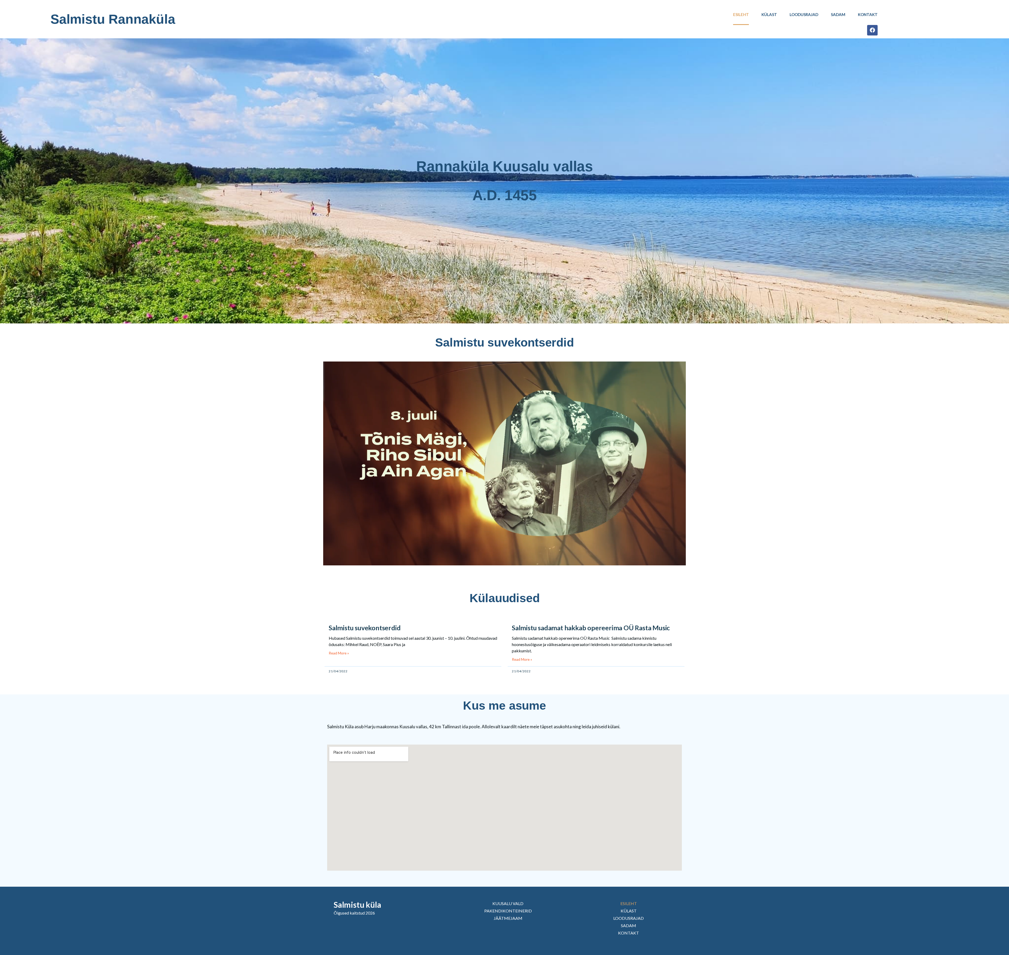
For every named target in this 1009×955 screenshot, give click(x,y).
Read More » (339, 653)
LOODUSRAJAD (804, 14)
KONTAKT (868, 14)
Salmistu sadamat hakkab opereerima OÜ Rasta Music (591, 628)
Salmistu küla (357, 904)
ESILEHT (741, 14)
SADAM (838, 14)
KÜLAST (769, 14)
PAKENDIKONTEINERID (508, 910)
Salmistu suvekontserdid (364, 628)
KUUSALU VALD (507, 903)
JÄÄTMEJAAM (508, 918)
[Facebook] (872, 30)
